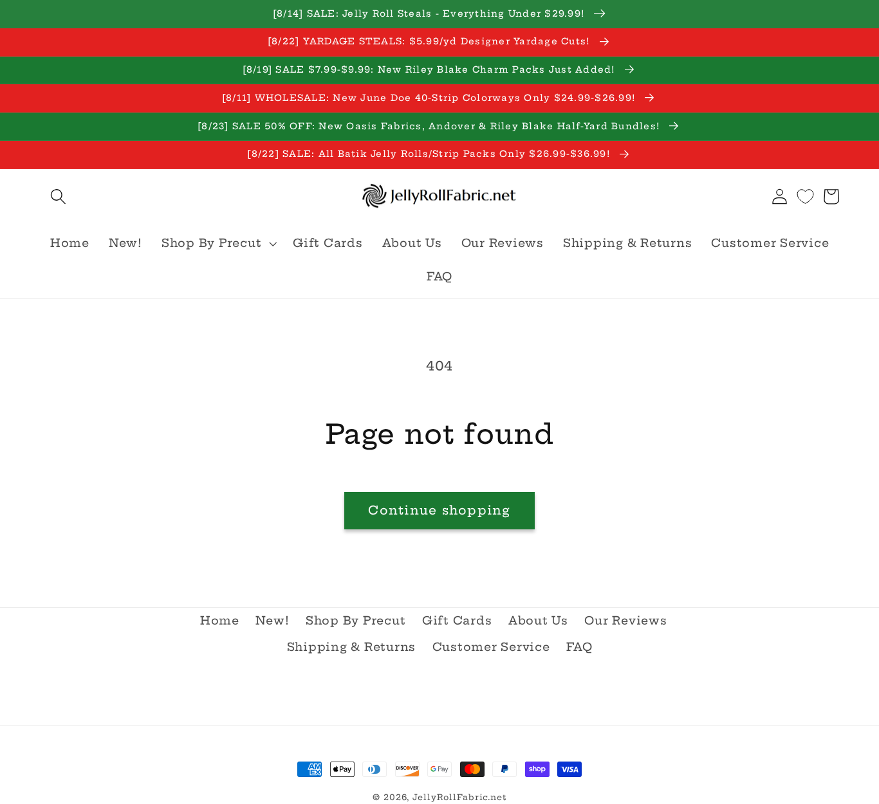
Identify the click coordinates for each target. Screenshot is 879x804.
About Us (538, 621)
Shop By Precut (356, 621)
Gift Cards (457, 621)
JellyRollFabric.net (459, 797)
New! (272, 621)
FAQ (579, 647)
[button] (58, 196)
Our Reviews (625, 621)
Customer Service (491, 647)
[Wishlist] (805, 196)
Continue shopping (439, 510)
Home (219, 621)
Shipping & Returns (351, 647)
